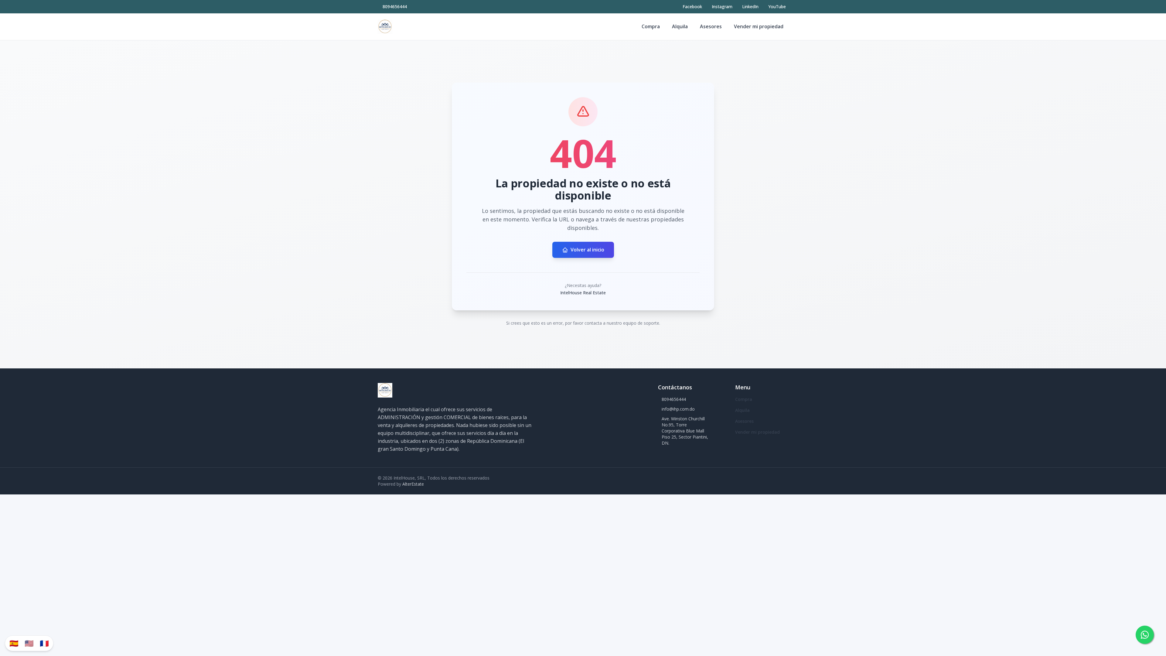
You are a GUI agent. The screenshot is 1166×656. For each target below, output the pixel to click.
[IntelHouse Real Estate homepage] (385, 26)
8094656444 (395, 6)
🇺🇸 (29, 643)
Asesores (711, 26)
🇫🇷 (44, 643)
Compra (651, 26)
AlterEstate (413, 484)
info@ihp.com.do (678, 409)
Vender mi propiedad (758, 26)
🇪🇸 (14, 643)
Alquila (680, 26)
